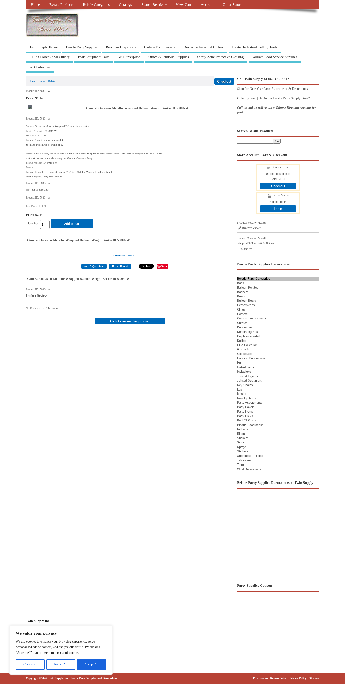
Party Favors (246, 407)
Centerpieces (246, 305)
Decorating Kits (247, 332)
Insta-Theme (245, 367)
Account (207, 5)
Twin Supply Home (43, 47)
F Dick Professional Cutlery (49, 57)
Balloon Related (47, 81)
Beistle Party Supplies (82, 47)
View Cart (183, 5)
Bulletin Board (246, 300)
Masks (241, 393)
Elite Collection (247, 345)
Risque (241, 434)
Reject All (60, 664)
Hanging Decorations (251, 358)
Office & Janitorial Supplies (168, 57)
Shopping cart (281, 167)
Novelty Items (246, 398)
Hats (240, 363)
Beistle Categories (96, 5)
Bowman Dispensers (121, 47)
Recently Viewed (251, 227)
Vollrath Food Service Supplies (274, 57)
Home (35, 5)
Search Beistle (152, 5)
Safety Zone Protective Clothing (220, 57)
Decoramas (245, 327)
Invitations (244, 371)
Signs (241, 442)
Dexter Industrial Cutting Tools (254, 47)
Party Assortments (249, 402)
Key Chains (245, 385)
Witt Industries (39, 67)
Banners (242, 292)
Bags (240, 283)
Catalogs (125, 5)
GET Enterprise (129, 57)
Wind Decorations (249, 469)
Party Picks (245, 416)
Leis (240, 389)
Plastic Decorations (250, 425)
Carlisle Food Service (159, 47)
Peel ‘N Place (246, 420)
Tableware (244, 460)
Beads (241, 296)
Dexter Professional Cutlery (204, 47)
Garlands (243, 349)
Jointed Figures (247, 376)
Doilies (241, 340)
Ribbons (242, 429)
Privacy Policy (298, 678)
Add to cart (72, 223)
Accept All (91, 664)
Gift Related (245, 354)
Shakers (242, 438)
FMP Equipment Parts (93, 57)
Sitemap (314, 678)
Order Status (232, 5)
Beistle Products (61, 5)
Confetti (242, 314)
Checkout (278, 186)
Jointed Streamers (249, 380)
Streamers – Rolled (250, 456)
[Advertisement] (130, 361)
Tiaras (241, 464)
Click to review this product (130, 321)
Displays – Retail (248, 336)
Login (278, 208)
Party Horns (245, 411)
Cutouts (242, 323)
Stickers (242, 451)
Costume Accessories (252, 318)
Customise (30, 664)
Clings (241, 309)
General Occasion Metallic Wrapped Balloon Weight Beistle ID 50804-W (256, 244)
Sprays (242, 447)
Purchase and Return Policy (270, 678)
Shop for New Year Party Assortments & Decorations (272, 88)
